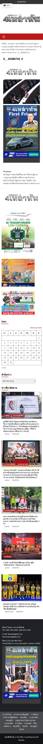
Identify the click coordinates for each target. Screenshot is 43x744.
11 (16, 348)
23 (5, 358)
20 (27, 353)
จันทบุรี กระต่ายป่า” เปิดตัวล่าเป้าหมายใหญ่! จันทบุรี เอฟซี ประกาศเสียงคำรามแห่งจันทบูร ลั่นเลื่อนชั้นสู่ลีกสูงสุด (21, 606)
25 (16, 358)
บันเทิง (25, 726)
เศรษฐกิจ (9, 720)
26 (21, 358)
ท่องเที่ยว (23, 717)
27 (27, 358)
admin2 (7, 434)
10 (11, 348)
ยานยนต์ (27, 723)
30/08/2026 (15, 434)
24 (11, 358)
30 (5, 362)
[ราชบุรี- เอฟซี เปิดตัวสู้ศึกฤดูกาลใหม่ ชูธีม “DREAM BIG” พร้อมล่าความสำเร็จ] (21, 546)
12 (21, 348)
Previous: (21, 177)
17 (11, 353)
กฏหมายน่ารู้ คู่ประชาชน (25, 720)
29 (39, 358)
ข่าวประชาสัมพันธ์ (18, 415)
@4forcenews (9, 612)
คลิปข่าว (7, 726)
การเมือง (18, 723)
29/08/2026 (15, 568)
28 (34, 358)
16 (5, 353)
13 (27, 348)
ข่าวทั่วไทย (7, 556)
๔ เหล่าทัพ (33, 717)
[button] (3, 36)
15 (39, 348)
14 (34, 348)
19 (21, 353)
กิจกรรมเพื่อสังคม (10, 717)
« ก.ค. (3, 368)
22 (39, 353)
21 (34, 353)
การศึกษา (7, 415)
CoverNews (29, 737)
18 (16, 353)
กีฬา (5, 598)
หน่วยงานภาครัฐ (23, 464)
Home (21, 729)
